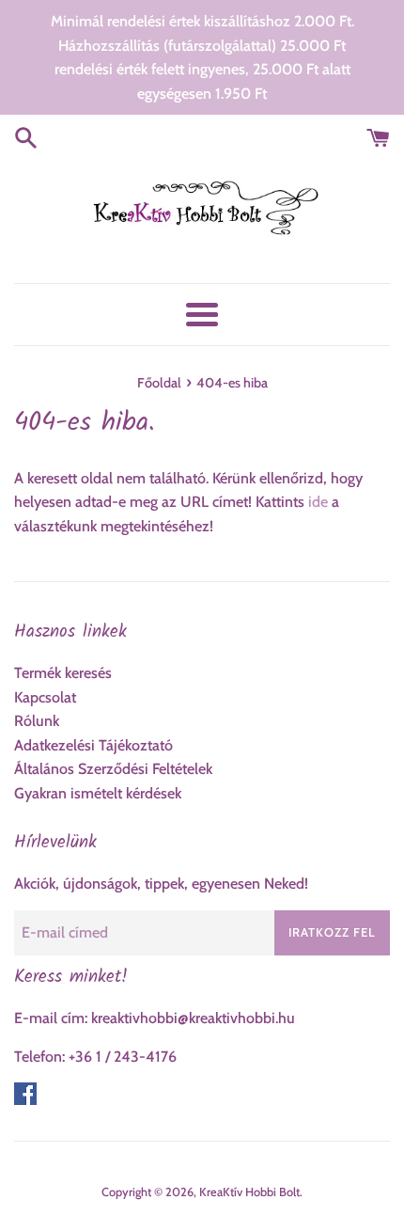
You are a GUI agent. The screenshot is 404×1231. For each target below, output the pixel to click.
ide (318, 502)
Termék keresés (63, 673)
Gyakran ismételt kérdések (97, 793)
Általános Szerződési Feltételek (113, 769)
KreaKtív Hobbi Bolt (249, 1192)
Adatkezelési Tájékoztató (93, 745)
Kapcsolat (45, 697)
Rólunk (36, 721)
